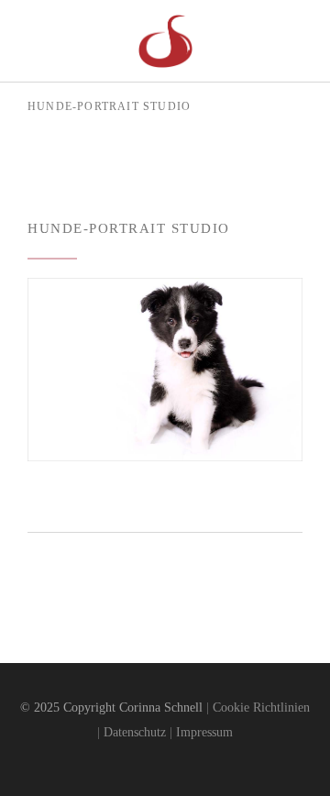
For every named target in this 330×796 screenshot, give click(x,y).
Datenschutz (135, 732)
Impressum (204, 732)
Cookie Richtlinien (261, 707)
